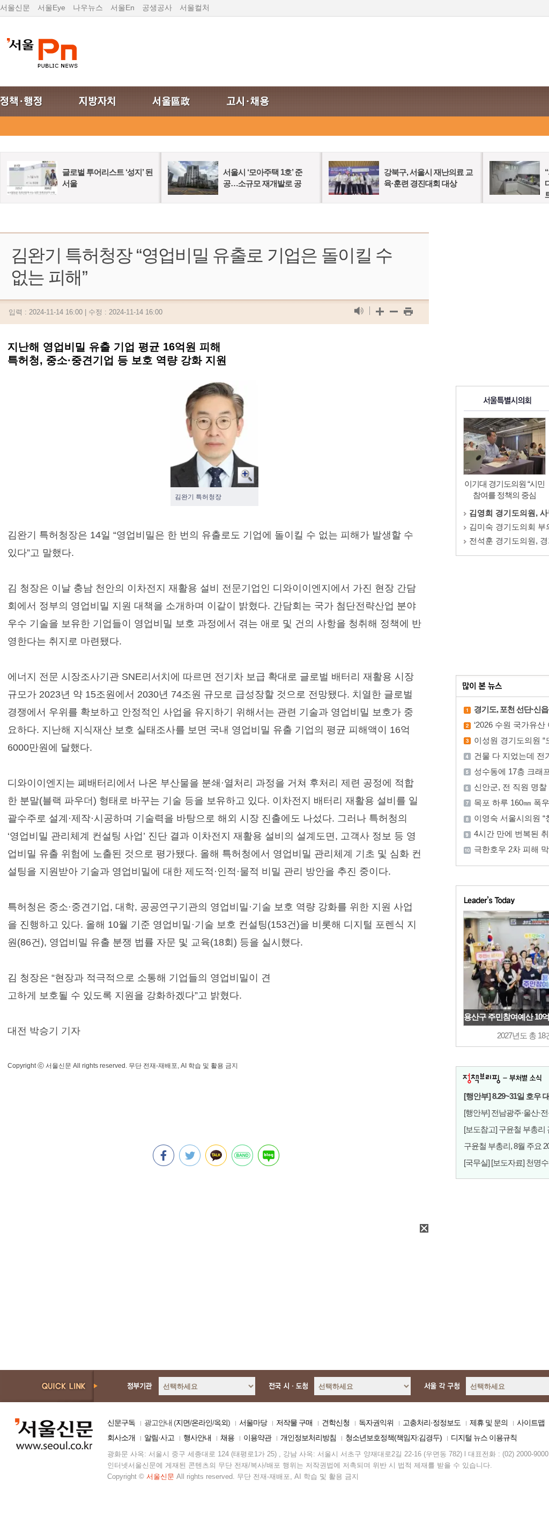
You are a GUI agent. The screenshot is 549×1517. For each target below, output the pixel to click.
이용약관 (257, 1437)
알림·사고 (159, 1437)
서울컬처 (195, 7)
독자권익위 (376, 1422)
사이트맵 (531, 1422)
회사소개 (121, 1437)
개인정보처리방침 (308, 1437)
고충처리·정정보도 (432, 1422)
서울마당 (253, 1422)
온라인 (201, 1422)
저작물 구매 (294, 1422)
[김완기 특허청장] (214, 389)
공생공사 (157, 7)
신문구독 (121, 1422)
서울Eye (51, 7)
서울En (122, 7)
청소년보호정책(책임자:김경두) (393, 1437)
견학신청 (336, 1422)
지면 (183, 1422)
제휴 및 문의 (489, 1422)
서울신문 (15, 7)
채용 (227, 1437)
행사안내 (197, 1437)
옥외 (221, 1422)
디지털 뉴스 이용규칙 (484, 1437)
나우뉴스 (88, 7)
